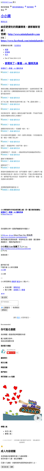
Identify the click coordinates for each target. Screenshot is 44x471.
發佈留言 (4, 310)
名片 (6, 54)
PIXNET (9, 440)
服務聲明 (22, 442)
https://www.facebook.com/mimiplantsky (22, 40)
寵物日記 (17, 287)
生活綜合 (17, 45)
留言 (18, 281)
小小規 (6, 16)
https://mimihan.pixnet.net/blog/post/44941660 (16, 249)
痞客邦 (13, 281)
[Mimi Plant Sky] (7, 214)
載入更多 (4, 297)
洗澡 (16, 102)
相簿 (6, 50)
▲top (3, 293)
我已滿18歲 (5, 467)
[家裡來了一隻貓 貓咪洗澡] (10, 72)
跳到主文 (4, 22)
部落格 (7, 52)
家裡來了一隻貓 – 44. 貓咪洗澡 (21, 63)
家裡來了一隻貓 (19, 290)
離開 (11, 467)
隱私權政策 (36, 440)
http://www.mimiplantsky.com (24, 34)
